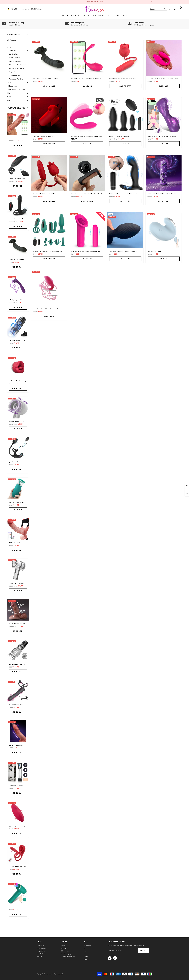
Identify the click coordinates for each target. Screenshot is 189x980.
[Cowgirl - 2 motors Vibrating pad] (18, 812)
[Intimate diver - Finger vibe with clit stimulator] (18, 246)
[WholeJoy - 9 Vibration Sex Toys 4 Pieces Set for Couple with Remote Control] (49, 230)
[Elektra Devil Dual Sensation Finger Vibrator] (49, 115)
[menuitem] (17, 40)
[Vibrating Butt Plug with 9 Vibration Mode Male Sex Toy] (125, 173)
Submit (143, 950)
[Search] (158, 9)
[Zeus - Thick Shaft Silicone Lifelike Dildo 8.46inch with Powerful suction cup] (18, 610)
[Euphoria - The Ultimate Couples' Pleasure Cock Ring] (18, 165)
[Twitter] (115, 958)
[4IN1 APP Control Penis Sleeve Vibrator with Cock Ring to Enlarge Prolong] (18, 124)
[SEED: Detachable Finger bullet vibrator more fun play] (87, 230)
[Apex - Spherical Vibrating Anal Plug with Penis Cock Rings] (18, 448)
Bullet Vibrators (16, 75)
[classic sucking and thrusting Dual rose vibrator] (125, 58)
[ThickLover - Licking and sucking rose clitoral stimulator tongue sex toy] (18, 367)
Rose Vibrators (14, 58)
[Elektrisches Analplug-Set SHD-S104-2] (125, 115)
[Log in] (170, 9)
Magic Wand (13, 54)
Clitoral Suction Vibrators (17, 65)
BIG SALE (100, 2)
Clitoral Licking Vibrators (17, 68)
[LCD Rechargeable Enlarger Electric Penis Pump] (18, 772)
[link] (31, 24)
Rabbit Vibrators (15, 61)
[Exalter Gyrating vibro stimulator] (18, 286)
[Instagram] (110, 958)
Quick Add (17, 145)
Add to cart (18, 267)
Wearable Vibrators (16, 79)
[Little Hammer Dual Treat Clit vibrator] (18, 893)
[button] (17, 47)
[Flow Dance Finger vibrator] (164, 230)
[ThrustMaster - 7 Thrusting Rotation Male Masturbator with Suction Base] (18, 326)
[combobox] (156, 9)
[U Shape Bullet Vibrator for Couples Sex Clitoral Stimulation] (87, 115)
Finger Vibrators (14, 72)
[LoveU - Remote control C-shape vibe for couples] (49, 288)
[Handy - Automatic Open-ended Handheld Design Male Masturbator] (18, 407)
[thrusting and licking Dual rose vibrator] (49, 173)
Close (151, 2)
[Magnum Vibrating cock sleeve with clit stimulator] (18, 205)
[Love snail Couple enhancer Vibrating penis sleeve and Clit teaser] (87, 173)
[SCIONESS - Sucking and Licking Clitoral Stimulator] (18, 488)
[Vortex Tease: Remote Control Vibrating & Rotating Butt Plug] (125, 230)
